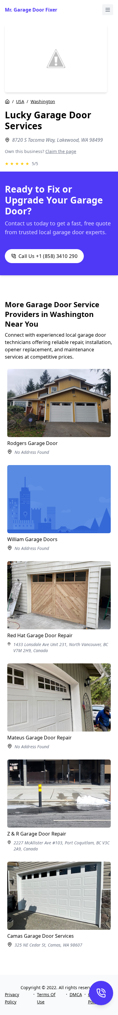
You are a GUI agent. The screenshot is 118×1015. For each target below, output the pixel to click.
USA (20, 101)
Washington (43, 101)
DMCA (76, 994)
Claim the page (60, 151)
